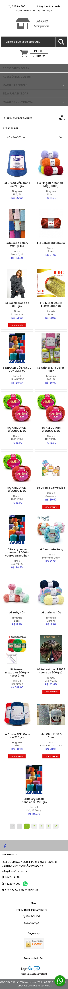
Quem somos (31, 916)
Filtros (62, 119)
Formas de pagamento (32, 910)
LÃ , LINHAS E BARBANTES (17, 118)
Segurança (31, 923)
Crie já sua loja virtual (34, 974)
